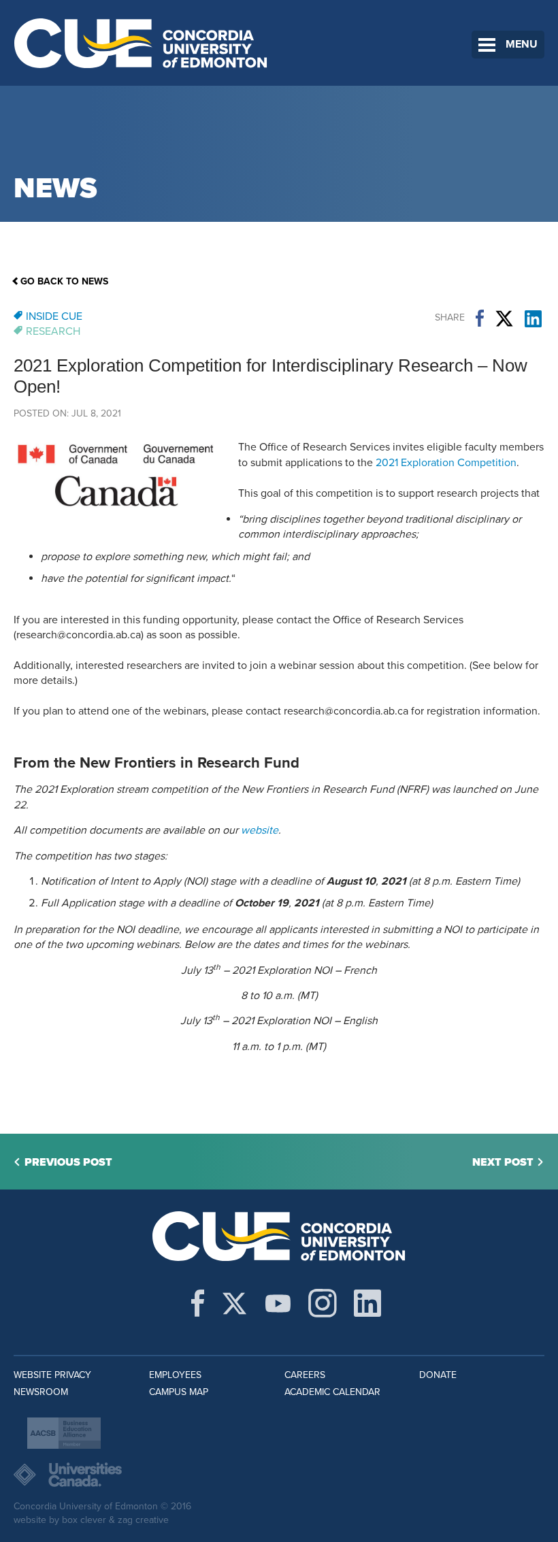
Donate (438, 1375)
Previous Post (68, 1162)
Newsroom (41, 1392)
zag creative (143, 1520)
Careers (304, 1375)
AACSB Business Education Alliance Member (64, 1433)
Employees (175, 1375)
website (259, 830)
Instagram (322, 1303)
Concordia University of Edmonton (141, 43)
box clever (84, 1520)
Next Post (503, 1162)
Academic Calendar (332, 1392)
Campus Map (178, 1392)
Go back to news (64, 281)
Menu (522, 44)
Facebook (480, 318)
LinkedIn (533, 318)
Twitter (504, 318)
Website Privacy (52, 1375)
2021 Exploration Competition (446, 463)
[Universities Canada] (279, 1474)
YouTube (278, 1303)
